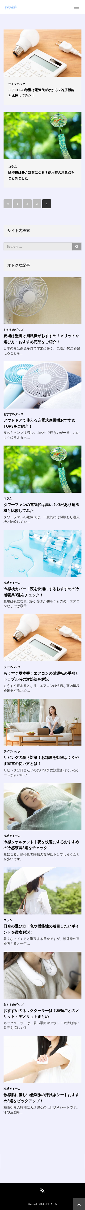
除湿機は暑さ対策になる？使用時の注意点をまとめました (41, 175)
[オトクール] (11, 7)
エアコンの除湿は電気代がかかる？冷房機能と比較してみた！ (41, 92)
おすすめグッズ (13, 329)
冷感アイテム (12, 582)
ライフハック (16, 84)
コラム (12, 166)
